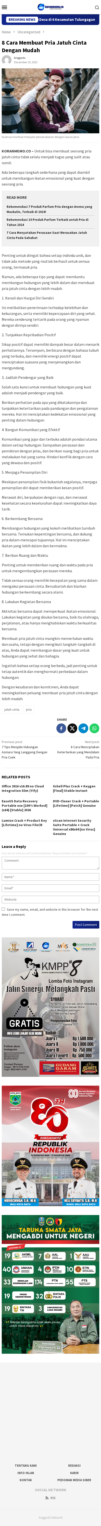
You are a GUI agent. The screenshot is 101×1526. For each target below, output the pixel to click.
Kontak (26, 1480)
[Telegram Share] (83, 728)
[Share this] (61, 728)
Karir (74, 1473)
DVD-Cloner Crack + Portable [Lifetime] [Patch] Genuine (76, 803)
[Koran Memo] (51, 6)
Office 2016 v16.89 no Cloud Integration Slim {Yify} (23, 788)
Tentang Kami (26, 1466)
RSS (52, 1498)
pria (29, 709)
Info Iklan (25, 1473)
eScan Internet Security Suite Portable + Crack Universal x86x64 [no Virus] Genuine (74, 827)
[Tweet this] (72, 728)
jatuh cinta (11, 709)
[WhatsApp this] (94, 728)
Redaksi (74, 1466)
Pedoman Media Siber (74, 1480)
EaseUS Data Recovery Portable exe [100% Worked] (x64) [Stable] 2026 (24, 805)
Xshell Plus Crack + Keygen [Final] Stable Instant (74, 788)
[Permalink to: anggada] (7, 59)
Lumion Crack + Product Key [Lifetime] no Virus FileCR (24, 822)
